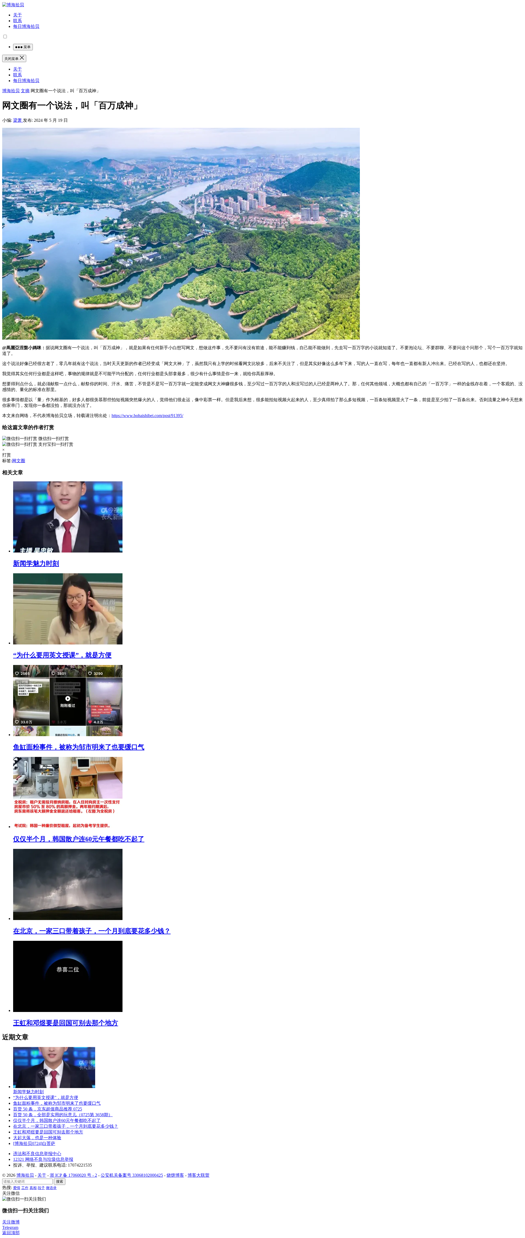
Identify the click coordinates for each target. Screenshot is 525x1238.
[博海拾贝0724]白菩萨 (34, 1143)
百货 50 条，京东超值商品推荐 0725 (47, 1109)
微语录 (51, 1188)
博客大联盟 (198, 1175)
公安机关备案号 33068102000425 (132, 1175)
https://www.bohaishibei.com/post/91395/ (147, 415)
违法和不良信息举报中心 (37, 1153)
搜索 (59, 1181)
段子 (41, 1188)
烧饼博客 (175, 1175)
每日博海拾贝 (26, 26)
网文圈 (18, 460)
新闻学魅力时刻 (36, 563)
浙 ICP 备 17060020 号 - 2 (73, 1175)
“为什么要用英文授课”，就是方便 (62, 655)
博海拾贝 (11, 90)
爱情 (16, 1188)
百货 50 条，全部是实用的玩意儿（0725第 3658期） (63, 1114)
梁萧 (18, 120)
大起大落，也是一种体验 (37, 1137)
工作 (24, 1188)
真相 (33, 1188)
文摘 (25, 90)
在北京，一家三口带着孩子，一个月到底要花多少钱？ (92, 931)
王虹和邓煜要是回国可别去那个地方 (65, 1022)
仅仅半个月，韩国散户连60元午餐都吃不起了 (78, 839)
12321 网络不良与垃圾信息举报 (43, 1159)
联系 (17, 20)
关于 (17, 15)
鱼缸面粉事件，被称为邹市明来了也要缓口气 (78, 747)
